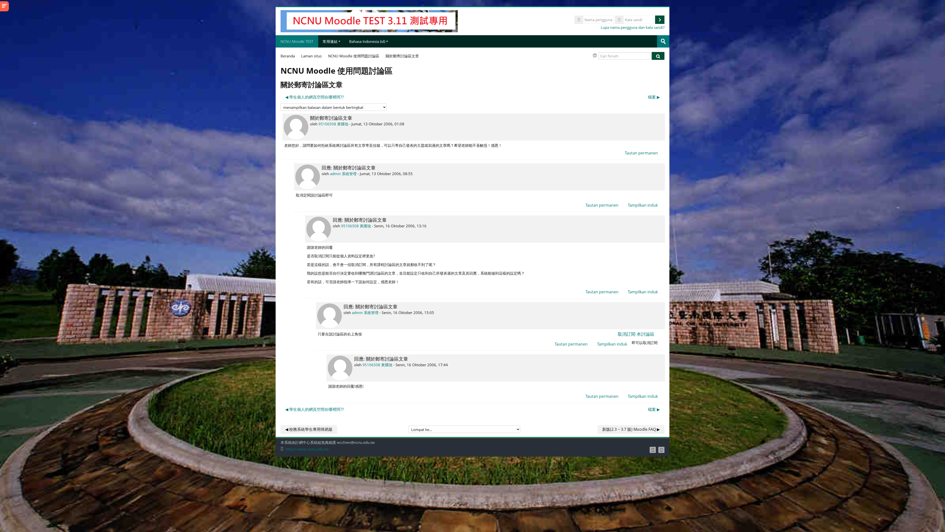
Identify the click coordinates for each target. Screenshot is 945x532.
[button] (595, 56)
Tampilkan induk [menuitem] (643, 205)
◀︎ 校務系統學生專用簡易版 (308, 429)
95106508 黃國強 (333, 123)
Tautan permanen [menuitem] (641, 153)
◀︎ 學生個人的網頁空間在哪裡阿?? (314, 97)
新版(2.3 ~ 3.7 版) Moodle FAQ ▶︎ (631, 429)
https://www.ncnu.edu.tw (307, 449)
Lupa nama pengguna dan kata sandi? (632, 27)
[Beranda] (369, 20)
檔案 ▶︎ (654, 97)
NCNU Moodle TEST (297, 41)
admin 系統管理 (343, 173)
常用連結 (330, 41)
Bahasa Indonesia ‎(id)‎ (367, 41)
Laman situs (311, 55)
